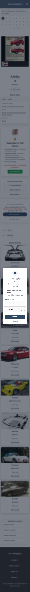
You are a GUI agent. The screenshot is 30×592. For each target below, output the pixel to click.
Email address (9, 299)
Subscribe (15, 316)
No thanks (15, 321)
